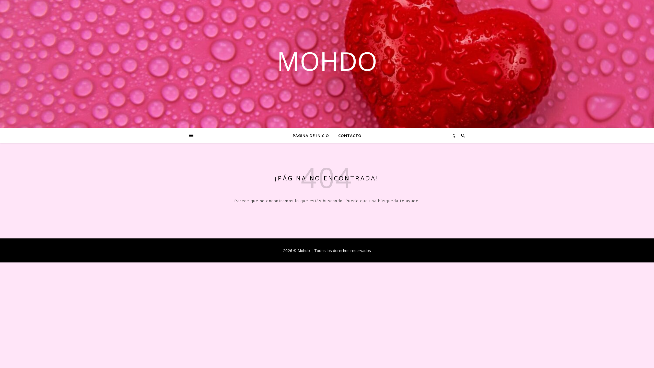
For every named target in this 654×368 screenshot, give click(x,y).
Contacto (349, 135)
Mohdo (327, 61)
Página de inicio (311, 135)
